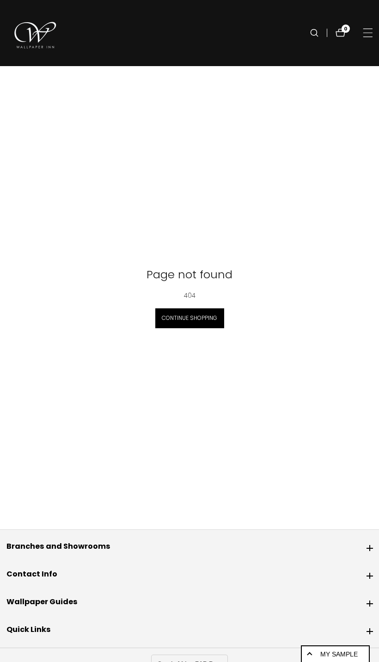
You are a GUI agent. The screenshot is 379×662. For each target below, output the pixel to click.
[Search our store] (318, 33)
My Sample (339, 654)
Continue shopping (189, 318)
